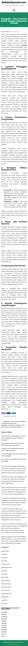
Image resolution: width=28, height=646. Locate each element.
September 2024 (6, 594)
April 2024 (4, 603)
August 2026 (5, 551)
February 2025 (5, 580)
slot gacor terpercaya (18, 466)
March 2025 (4, 577)
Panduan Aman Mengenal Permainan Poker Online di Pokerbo (12, 450)
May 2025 (4, 571)
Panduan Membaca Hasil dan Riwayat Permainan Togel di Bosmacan (12, 444)
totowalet (4, 612)
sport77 (3, 634)
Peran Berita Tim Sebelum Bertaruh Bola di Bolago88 (13, 460)
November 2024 (6, 587)
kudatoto (4, 614)
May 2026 (4, 561)
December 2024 (6, 584)
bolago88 (6, 416)
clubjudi (3, 621)
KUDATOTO (12, 511)
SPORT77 (12, 492)
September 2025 (6, 567)
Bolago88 (24, 45)
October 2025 (5, 564)
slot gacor (21, 477)
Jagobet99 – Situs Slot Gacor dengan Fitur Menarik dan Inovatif (13, 422)
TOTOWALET (5, 498)
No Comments (15, 31)
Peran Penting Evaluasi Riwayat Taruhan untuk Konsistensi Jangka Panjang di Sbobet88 (13, 438)
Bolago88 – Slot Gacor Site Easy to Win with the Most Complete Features (13, 426)
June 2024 (4, 600)
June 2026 (4, 558)
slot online (13, 416)
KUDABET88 (23, 526)
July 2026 (4, 554)
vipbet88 (4, 623)
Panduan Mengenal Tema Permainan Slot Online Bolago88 (13, 455)
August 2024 (5, 597)
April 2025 (4, 574)
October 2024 (5, 590)
